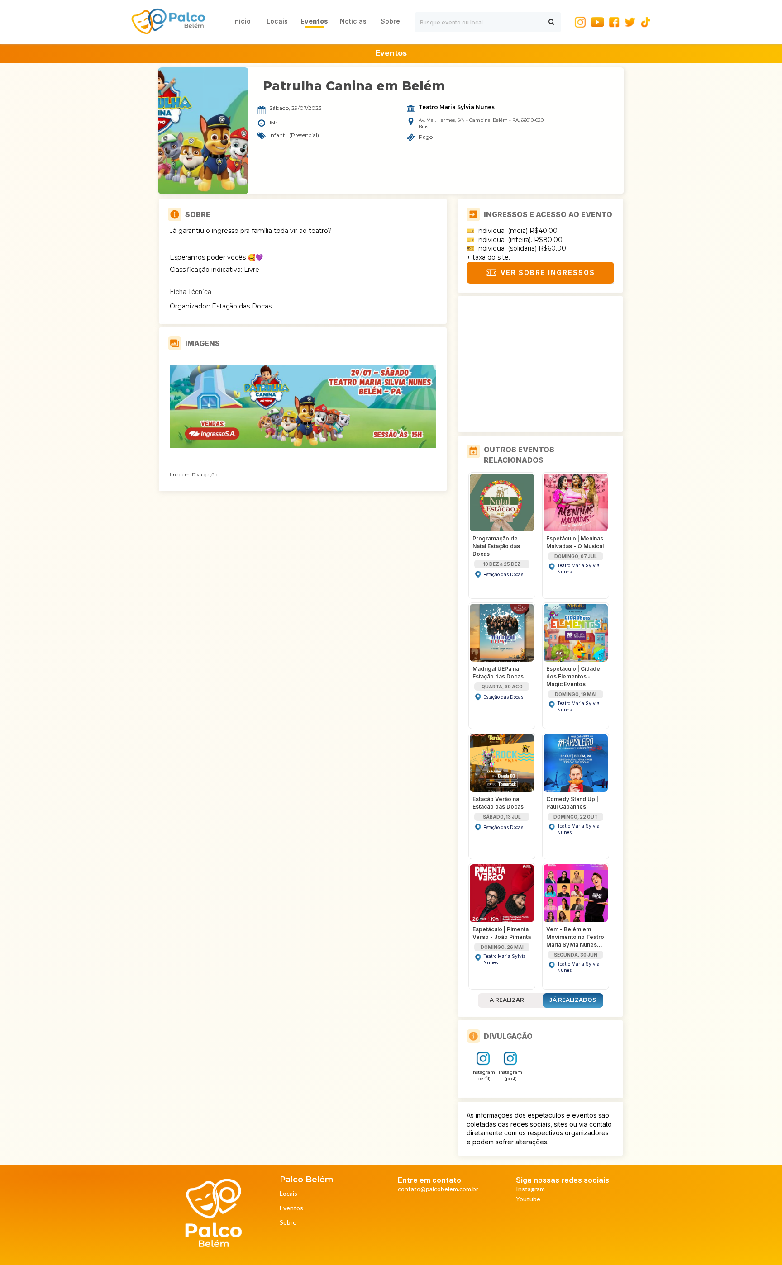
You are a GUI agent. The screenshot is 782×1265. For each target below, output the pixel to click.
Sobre (288, 1222)
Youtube (528, 1199)
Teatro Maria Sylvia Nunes (457, 107)
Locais (288, 1193)
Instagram (530, 1189)
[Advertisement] (540, 364)
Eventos (291, 1208)
